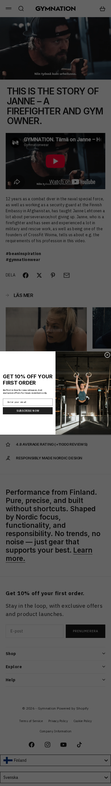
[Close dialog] (107, 354)
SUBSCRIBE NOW (28, 411)
